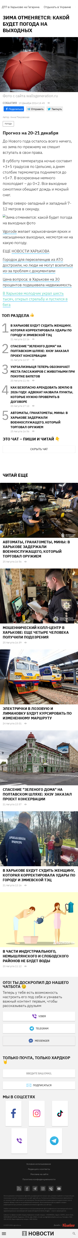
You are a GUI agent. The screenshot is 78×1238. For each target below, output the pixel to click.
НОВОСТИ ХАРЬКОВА (30, 251)
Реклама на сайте (39, 1174)
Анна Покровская (19, 117)
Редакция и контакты (39, 1169)
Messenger (42, 1040)
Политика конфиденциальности (39, 1179)
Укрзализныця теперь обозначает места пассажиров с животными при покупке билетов (43, 371)
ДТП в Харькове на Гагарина (20, 7)
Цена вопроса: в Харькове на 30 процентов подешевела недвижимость (37, 282)
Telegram (42, 1028)
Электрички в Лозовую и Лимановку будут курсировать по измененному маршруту (37, 713)
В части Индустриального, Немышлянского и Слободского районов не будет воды (36, 956)
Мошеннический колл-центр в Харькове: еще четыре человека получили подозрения (36, 632)
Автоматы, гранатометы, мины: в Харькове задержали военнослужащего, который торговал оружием (36, 549)
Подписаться (42, 1085)
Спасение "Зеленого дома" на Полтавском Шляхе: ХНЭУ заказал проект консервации (40, 351)
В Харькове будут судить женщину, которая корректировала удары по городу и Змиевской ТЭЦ (41, 330)
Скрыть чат (39, 449)
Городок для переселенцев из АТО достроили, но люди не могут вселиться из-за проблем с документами (38, 265)
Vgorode (10, 231)
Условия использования (38, 1164)
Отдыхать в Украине (57, 7)
